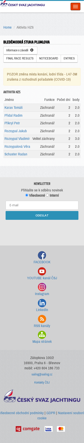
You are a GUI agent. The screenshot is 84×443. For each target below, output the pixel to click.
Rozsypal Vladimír (17, 139)
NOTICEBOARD (48, 58)
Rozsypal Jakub (15, 131)
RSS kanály (42, 326)
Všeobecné (36, 195)
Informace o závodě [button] (18, 50)
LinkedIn (42, 310)
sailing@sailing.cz (42, 374)
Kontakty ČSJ (42, 382)
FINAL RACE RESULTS (20, 58)
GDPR (50, 413)
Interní (54, 195)
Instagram (42, 294)
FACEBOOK (42, 262)
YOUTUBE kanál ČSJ (42, 278)
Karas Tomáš (13, 107)
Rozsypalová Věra (17, 146)
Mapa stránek (42, 341)
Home (7, 27)
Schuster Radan (15, 154)
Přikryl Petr (12, 123)
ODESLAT (42, 215)
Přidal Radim (13, 115)
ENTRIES (69, 58)
